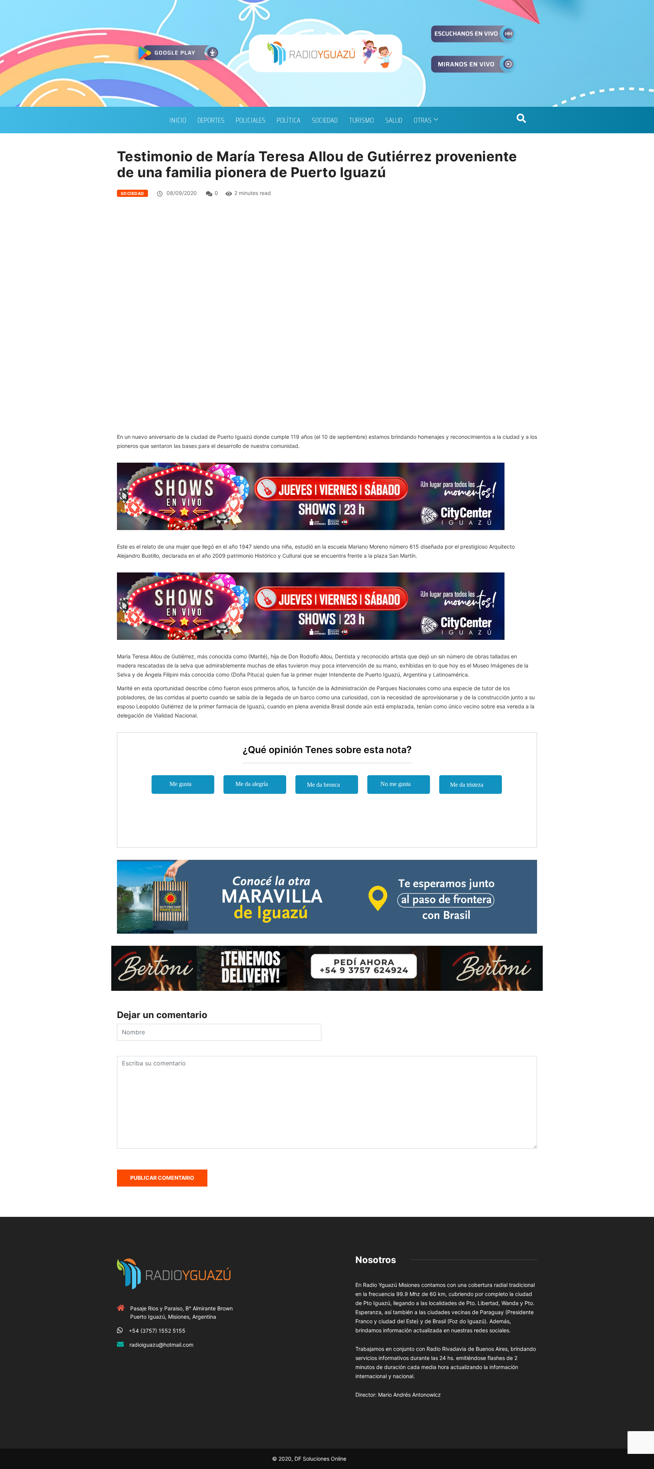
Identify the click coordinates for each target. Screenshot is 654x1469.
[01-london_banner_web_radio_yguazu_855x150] (327, 896)
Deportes (211, 120)
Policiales (250, 120)
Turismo (361, 120)
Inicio (177, 120)
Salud (393, 120)
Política (289, 120)
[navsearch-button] (521, 120)
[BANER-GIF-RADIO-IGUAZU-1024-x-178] (311, 496)
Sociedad (325, 120)
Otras (422, 120)
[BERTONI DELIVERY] (327, 967)
